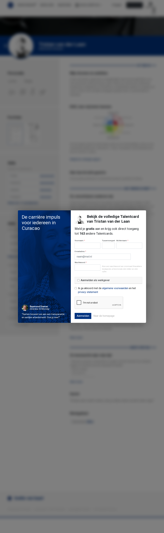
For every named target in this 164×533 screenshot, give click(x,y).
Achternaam (122, 241)
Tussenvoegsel (108, 241)
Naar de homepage (104, 315)
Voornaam (80, 241)
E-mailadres (80, 251)
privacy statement (88, 292)
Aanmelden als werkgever (95, 280)
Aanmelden (83, 315)
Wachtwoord (81, 262)
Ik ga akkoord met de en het (107, 290)
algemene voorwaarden (115, 288)
